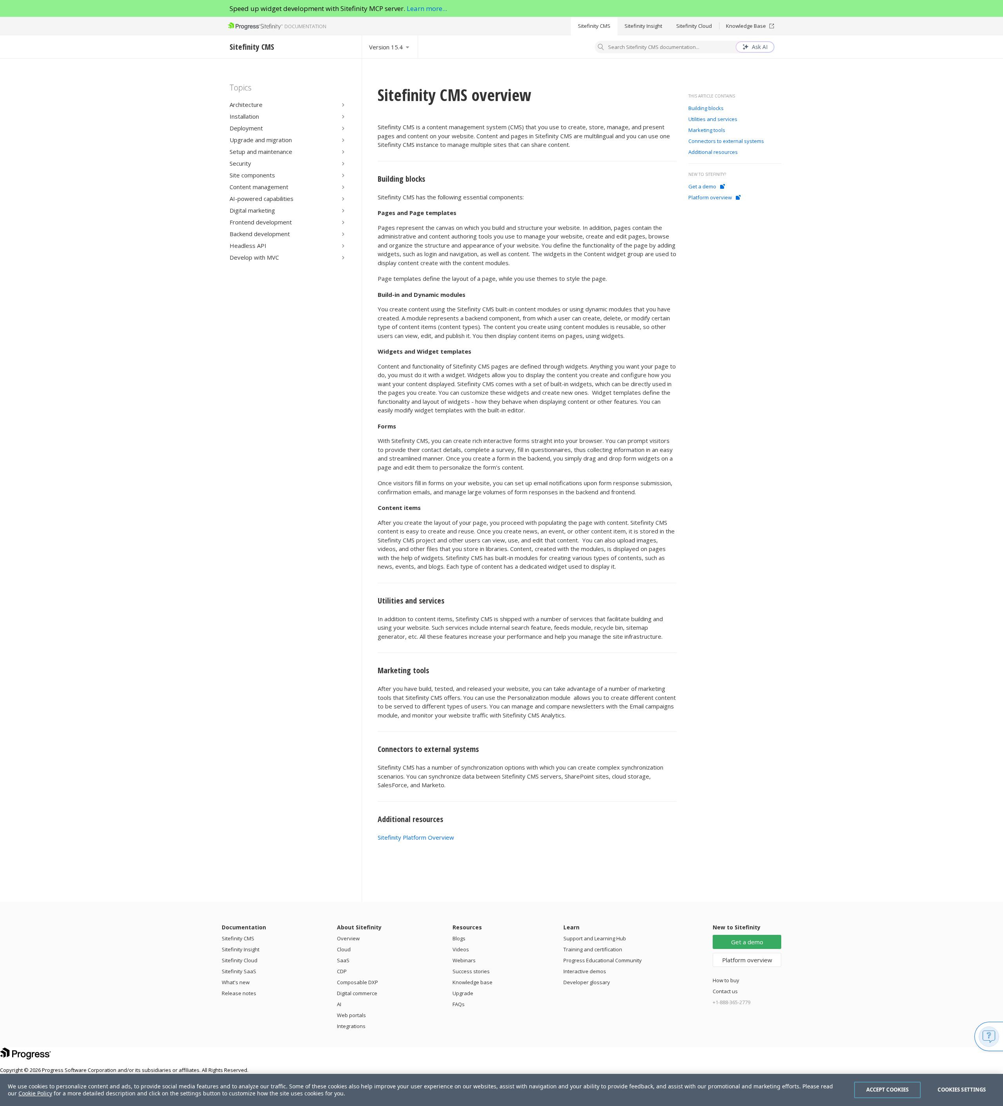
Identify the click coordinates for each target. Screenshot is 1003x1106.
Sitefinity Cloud (694, 25)
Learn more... (427, 8)
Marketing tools (403, 670)
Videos (461, 949)
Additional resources (410, 819)
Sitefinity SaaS (239, 971)
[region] (501, 1090)
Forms (387, 426)
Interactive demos (584, 971)
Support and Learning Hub (594, 938)
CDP (342, 971)
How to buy (726, 980)
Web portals (351, 1015)
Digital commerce (357, 993)
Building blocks (401, 178)
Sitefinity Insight (643, 25)
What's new (236, 982)
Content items (399, 507)
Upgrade (463, 993)
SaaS (343, 960)
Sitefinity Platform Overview (416, 837)
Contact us (725, 991)
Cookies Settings (962, 1089)
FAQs (459, 1004)
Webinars (464, 960)
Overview (348, 938)
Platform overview (710, 197)
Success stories (471, 971)
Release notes (239, 993)
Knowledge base (472, 982)
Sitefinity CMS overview (454, 94)
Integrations (351, 1026)
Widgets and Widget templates (424, 351)
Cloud (344, 949)
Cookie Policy (35, 1093)
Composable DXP (357, 982)
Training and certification (592, 949)
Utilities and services (411, 600)
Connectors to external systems (428, 749)
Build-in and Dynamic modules (421, 294)
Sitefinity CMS (594, 25)
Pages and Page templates (417, 213)
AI (339, 1004)
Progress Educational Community (602, 960)
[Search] (601, 48)
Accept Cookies (887, 1089)
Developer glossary (586, 982)
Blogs (459, 938)
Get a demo (702, 186)
